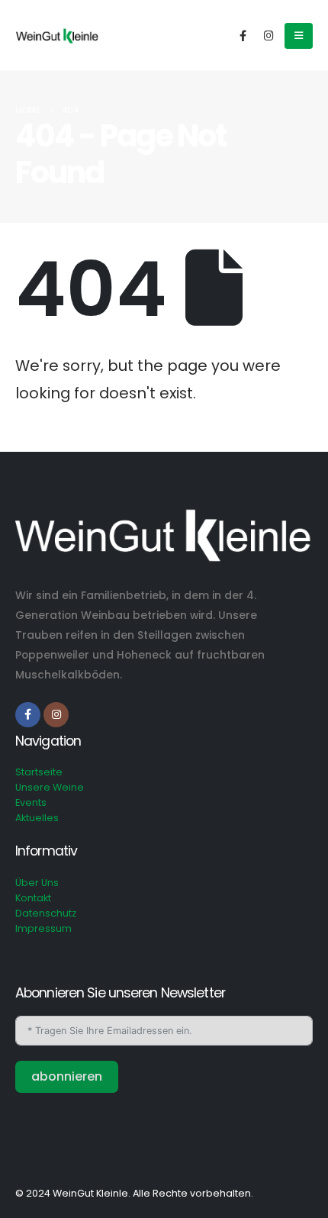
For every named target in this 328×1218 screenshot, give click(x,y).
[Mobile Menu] (299, 36)
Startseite (39, 771)
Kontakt (33, 897)
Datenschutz (45, 913)
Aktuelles (37, 817)
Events (31, 802)
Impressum (43, 928)
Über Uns (37, 882)
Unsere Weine (49, 787)
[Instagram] (268, 34)
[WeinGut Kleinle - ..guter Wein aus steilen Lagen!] (57, 36)
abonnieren (66, 1076)
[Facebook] (243, 34)
